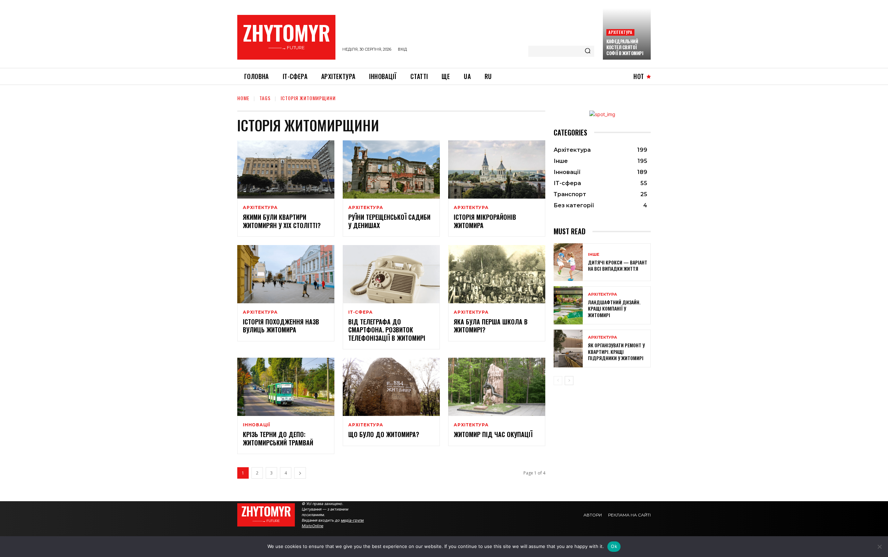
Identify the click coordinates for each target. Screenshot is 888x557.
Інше (593, 254)
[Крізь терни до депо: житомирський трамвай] (285, 387)
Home (243, 98)
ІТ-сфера (360, 312)
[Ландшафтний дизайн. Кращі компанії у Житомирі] (568, 305)
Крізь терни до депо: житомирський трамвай (284, 438)
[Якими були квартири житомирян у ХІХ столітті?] (285, 169)
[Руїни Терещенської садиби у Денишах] (391, 169)
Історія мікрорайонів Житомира (485, 220)
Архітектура (620, 32)
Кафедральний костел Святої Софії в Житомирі (624, 47)
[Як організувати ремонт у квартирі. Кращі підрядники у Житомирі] (568, 348)
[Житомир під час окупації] (496, 387)
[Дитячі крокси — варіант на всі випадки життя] (568, 262)
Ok (614, 546)
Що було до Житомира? (383, 434)
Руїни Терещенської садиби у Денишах (389, 220)
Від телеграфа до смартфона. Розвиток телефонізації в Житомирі (386, 329)
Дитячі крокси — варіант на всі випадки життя (617, 265)
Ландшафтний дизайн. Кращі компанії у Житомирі (614, 308)
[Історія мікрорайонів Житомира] (496, 169)
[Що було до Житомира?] (391, 387)
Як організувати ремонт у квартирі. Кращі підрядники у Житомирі (616, 351)
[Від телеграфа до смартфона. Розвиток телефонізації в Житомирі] (391, 274)
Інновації (256, 425)
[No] (879, 546)
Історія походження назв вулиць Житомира (281, 325)
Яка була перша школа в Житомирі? (491, 325)
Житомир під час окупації (493, 434)
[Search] (587, 51)
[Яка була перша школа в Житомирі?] (496, 274)
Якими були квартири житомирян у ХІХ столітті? (282, 220)
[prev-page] (558, 380)
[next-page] (300, 473)
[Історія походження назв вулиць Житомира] (285, 274)
